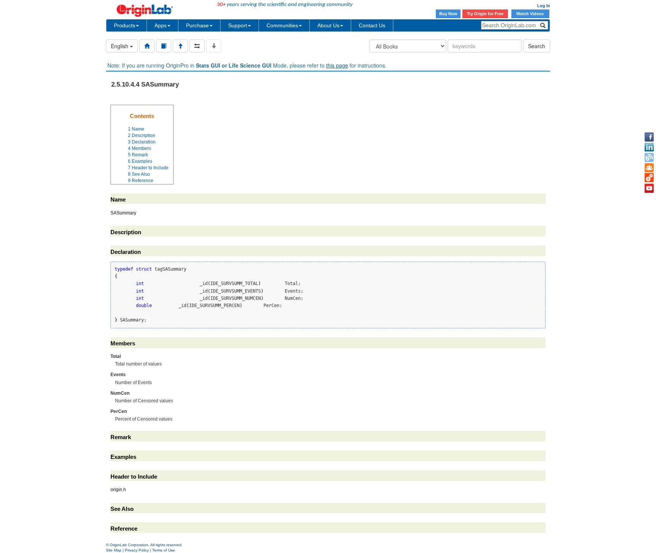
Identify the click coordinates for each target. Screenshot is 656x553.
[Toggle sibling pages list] (197, 45)
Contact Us (372, 25)
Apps (161, 25)
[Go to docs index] (147, 45)
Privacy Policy (137, 550)
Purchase (197, 25)
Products (124, 25)
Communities (282, 25)
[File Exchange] (649, 178)
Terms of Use (163, 550)
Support (237, 25)
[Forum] (649, 168)
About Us (328, 25)
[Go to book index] (163, 45)
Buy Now (448, 13)
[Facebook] (649, 137)
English (120, 46)
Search (536, 46)
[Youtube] (649, 188)
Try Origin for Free (485, 13)
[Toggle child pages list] (213, 45)
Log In (543, 5)
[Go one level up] (180, 45)
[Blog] (649, 157)
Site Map (113, 550)
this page (337, 65)
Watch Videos (530, 13)
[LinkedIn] (649, 147)
